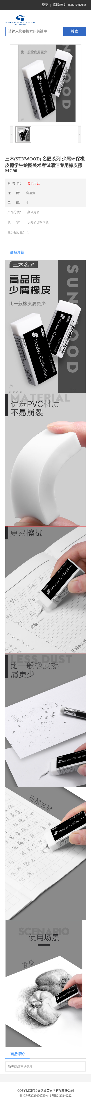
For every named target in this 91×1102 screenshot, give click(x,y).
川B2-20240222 (62, 1095)
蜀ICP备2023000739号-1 (35, 1095)
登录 (45, 5)
